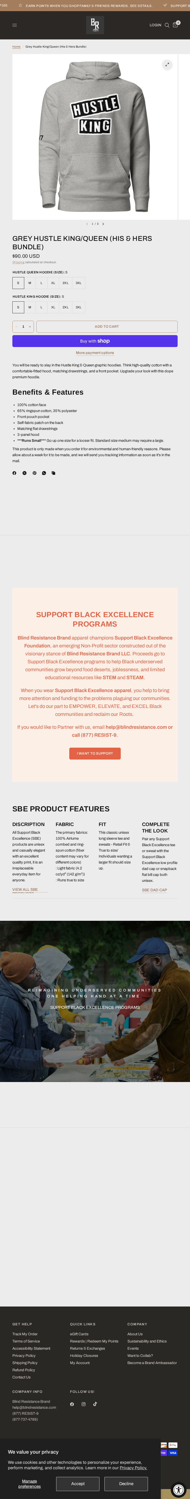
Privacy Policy (24, 1356)
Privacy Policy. (133, 1468)
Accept (78, 1483)
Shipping (18, 262)
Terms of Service (26, 1341)
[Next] (103, 224)
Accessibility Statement (31, 1348)
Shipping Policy (25, 1363)
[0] (174, 25)
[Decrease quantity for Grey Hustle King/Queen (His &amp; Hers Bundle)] (16, 326)
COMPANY (137, 1324)
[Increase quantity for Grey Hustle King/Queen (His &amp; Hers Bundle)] (30, 326)
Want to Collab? (140, 1356)
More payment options (95, 353)
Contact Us (21, 1377)
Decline (126, 1483)
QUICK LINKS (82, 1324)
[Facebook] (15, 473)
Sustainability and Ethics (147, 1341)
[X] (25, 473)
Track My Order (25, 1334)
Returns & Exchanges (87, 1348)
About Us (135, 1334)
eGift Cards (79, 1334)
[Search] (167, 25)
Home (16, 46)
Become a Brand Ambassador (152, 1363)
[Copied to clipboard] (54, 473)
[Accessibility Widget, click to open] (179, 1490)
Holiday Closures (84, 1356)
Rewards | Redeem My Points (94, 1341)
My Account (80, 1363)
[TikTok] (98, 1404)
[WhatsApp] (45, 473)
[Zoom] (167, 64)
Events (133, 1348)
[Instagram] (87, 1404)
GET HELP (22, 1324)
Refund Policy (23, 1370)
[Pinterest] (36, 473)
